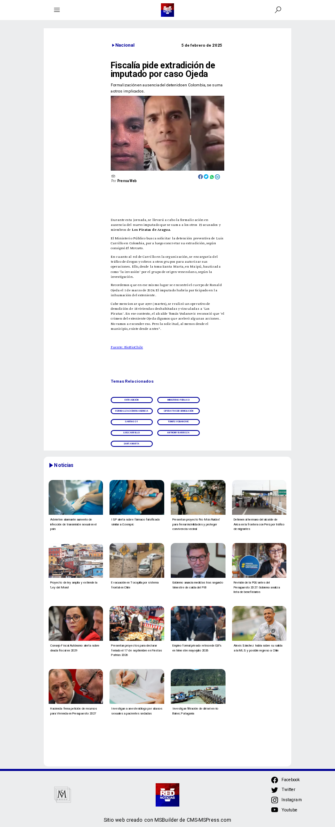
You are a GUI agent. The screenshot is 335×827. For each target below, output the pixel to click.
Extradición (132, 400)
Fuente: (118, 347)
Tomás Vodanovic (178, 421)
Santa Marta (132, 443)
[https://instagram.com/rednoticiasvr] (274, 802)
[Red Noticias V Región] (57, 10)
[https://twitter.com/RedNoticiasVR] (274, 792)
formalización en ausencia (131, 411)
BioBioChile (133, 347)
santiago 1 (131, 421)
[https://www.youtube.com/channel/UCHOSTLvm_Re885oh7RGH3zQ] (274, 812)
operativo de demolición (179, 411)
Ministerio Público (179, 400)
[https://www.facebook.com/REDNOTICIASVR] (274, 780)
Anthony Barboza (178, 432)
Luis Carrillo (131, 432)
